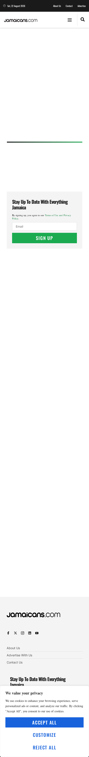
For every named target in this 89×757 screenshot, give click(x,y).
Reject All (44, 747)
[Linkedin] (29, 633)
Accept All (44, 722)
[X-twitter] (15, 633)
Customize (44, 734)
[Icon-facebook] (8, 633)
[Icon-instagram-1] (22, 633)
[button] (69, 19)
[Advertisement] (44, 86)
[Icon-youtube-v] (36, 633)
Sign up (44, 238)
